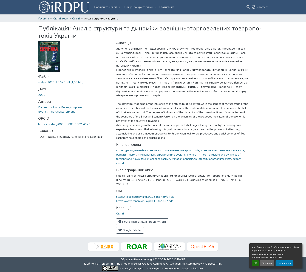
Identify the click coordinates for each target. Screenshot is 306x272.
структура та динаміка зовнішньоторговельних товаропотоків (157, 150)
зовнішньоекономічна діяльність (222, 150)
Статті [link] (76, 19)
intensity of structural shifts (214, 159)
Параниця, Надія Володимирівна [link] (60, 107)
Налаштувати (284, 263)
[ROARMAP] (169, 246)
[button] (64, 7)
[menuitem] (140, 7)
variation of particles (184, 159)
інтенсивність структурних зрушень (162, 155)
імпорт (203, 155)
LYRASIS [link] (179, 259)
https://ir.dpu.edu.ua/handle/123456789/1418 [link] (145, 197)
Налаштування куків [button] (131, 268)
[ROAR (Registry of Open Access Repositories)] (136, 246)
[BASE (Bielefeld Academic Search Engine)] (103, 246)
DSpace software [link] (131, 259)
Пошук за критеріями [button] (138, 7)
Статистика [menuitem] (166, 7)
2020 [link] (41, 95)
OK (255, 263)
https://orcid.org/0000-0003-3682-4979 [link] (64, 124)
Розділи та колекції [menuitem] (107, 7)
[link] (75, 82)
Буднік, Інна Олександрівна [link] (56, 112)
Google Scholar (131, 230)
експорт (192, 155)
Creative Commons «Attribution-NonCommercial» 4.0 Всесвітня (181, 264)
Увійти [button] (261, 7)
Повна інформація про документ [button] (143, 222)
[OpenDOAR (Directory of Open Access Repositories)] (202, 246)
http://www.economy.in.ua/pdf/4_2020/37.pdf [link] (144, 201)
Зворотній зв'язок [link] (192, 268)
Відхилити (267, 263)
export (237, 159)
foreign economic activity (156, 159)
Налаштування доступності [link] (163, 268)
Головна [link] (43, 19)
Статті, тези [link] (60, 19)
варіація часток (126, 155)
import (120, 163)
